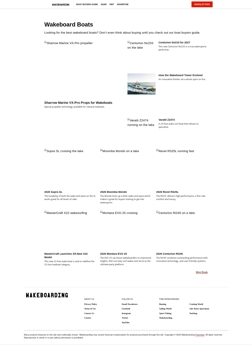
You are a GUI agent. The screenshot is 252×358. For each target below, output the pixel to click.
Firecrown (199, 335)
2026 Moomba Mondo (113, 191)
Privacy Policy (90, 304)
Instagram (126, 313)
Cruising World (196, 304)
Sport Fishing (165, 313)
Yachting (193, 313)
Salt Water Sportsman (199, 309)
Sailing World (165, 309)
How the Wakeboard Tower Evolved (181, 75)
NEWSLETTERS (202, 4)
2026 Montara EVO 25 (113, 253)
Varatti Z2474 (167, 119)
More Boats (202, 272)
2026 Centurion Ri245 (169, 253)
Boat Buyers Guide (87, 4)
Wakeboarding (165, 318)
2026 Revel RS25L (167, 191)
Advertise (122, 4)
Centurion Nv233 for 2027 (174, 42)
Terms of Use (90, 309)
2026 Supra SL (53, 191)
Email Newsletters (130, 304)
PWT (112, 4)
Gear (104, 4)
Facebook (126, 309)
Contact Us (89, 313)
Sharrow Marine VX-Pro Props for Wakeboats (78, 102)
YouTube (126, 322)
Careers (87, 318)
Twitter (125, 318)
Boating (162, 304)
